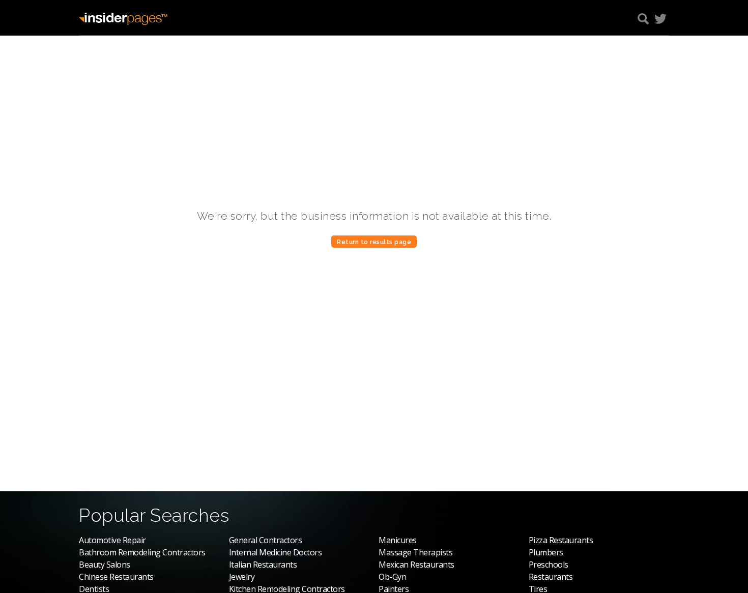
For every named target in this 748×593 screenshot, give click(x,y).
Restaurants (551, 576)
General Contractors (265, 540)
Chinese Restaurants (116, 576)
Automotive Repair (112, 540)
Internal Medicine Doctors (275, 552)
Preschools (548, 564)
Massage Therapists (415, 552)
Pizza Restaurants (561, 540)
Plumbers (546, 552)
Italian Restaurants (263, 564)
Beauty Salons (104, 564)
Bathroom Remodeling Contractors (142, 552)
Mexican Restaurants (416, 564)
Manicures (398, 540)
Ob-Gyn (392, 576)
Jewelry (242, 576)
